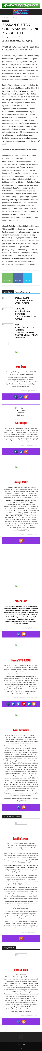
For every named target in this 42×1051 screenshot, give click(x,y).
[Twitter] (18, 704)
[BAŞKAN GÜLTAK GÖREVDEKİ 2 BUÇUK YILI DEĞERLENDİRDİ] (7, 301)
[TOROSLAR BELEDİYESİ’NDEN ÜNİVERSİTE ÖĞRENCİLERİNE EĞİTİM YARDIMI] (7, 311)
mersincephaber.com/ (29, 445)
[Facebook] (16, 397)
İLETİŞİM (17, 1044)
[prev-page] (3, 343)
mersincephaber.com (29, 391)
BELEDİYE (14, 17)
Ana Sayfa (5, 17)
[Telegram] (29, 704)
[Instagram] (21, 397)
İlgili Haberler (8, 292)
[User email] (26, 397)
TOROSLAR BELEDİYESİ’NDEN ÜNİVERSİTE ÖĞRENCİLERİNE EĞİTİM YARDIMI (25, 314)
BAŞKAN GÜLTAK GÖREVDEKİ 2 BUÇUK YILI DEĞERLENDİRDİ (25, 300)
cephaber (9, 37)
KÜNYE (25, 1044)
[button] (3, 12)
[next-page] (7, 343)
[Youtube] (24, 704)
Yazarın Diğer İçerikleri (23, 292)
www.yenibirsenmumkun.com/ (25, 698)
